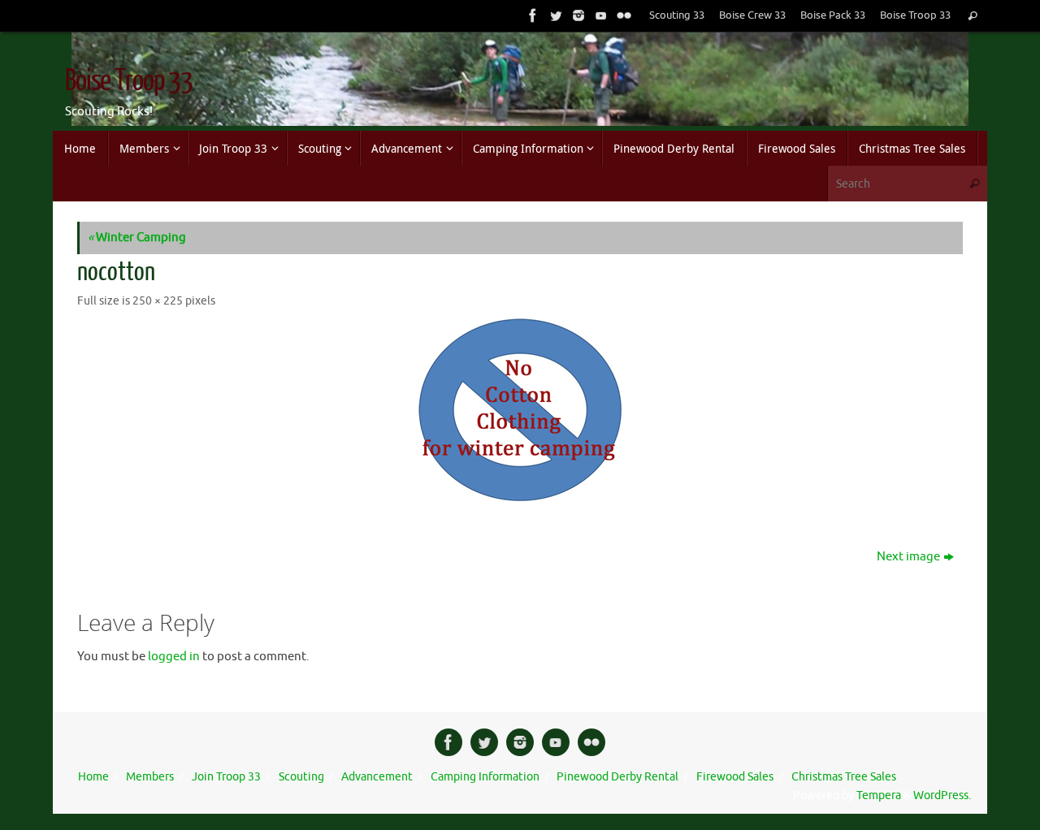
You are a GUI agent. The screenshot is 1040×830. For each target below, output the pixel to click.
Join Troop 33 (226, 777)
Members (150, 777)
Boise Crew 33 (752, 15)
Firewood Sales (735, 777)
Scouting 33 (676, 15)
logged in (174, 656)
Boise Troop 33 (915, 15)
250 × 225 (157, 301)
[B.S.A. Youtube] (599, 15)
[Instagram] (577, 15)
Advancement (377, 777)
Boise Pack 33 (832, 15)
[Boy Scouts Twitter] (554, 15)
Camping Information (485, 777)
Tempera (878, 795)
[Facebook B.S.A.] (531, 15)
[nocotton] (520, 409)
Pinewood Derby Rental (617, 777)
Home (93, 777)
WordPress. (942, 795)
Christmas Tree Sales (843, 777)
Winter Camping (137, 237)
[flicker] (622, 15)
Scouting (301, 777)
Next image (908, 556)
